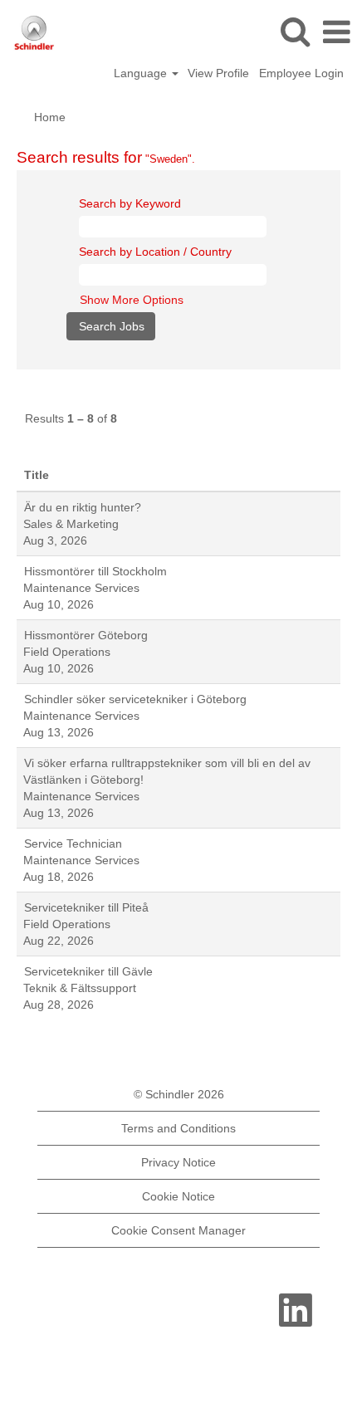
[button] (336, 32)
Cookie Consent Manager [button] (178, 1230)
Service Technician (73, 843)
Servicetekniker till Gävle (88, 971)
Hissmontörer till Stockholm (95, 571)
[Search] (294, 31)
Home (50, 117)
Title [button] (36, 475)
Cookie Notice (178, 1196)
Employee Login (301, 73)
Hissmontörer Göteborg (86, 635)
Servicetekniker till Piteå (86, 907)
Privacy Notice (178, 1162)
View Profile (218, 73)
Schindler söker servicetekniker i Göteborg (135, 699)
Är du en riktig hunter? (82, 507)
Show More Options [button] (131, 299)
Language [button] (142, 73)
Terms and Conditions (178, 1128)
